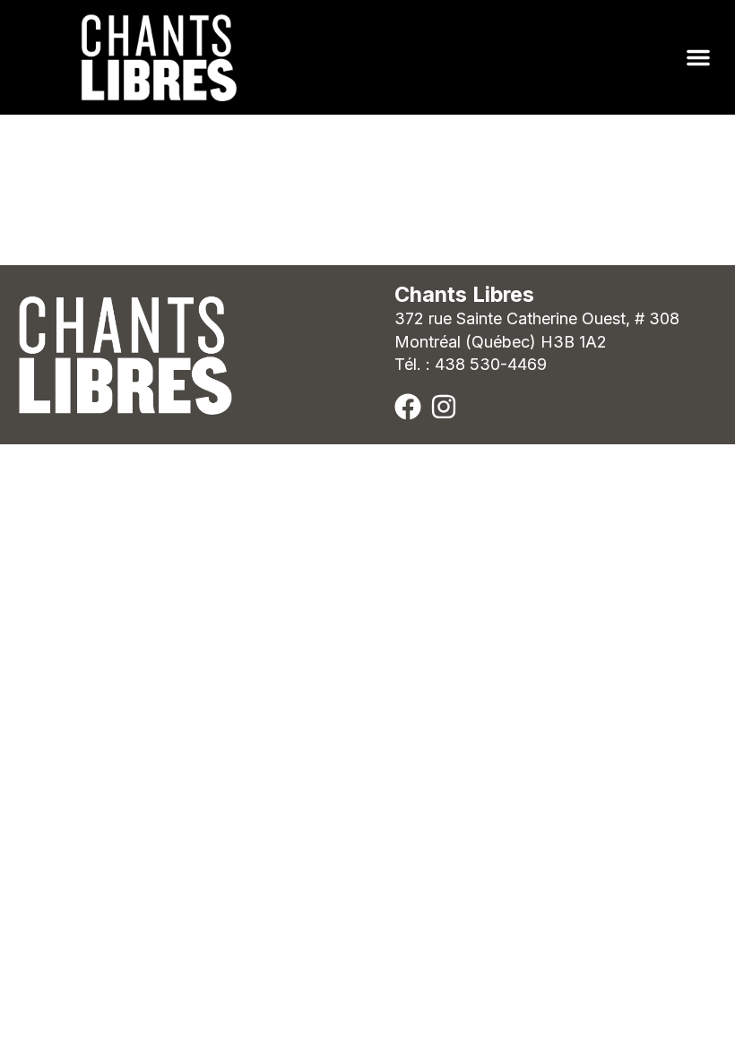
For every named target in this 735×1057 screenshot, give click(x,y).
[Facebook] (407, 406)
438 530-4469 (491, 364)
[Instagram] (443, 406)
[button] (698, 57)
